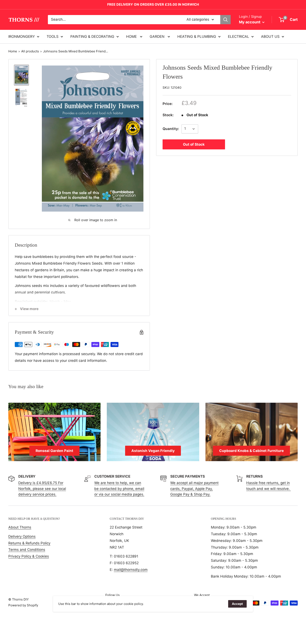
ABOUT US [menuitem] (270, 36)
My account (250, 22)
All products (30, 51)
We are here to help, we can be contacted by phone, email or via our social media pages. (119, 488)
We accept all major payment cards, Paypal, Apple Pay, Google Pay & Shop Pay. (194, 488)
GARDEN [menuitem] (157, 36)
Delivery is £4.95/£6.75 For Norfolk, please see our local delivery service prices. (42, 488)
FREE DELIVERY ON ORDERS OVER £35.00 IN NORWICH (153, 4)
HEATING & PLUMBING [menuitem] (196, 36)
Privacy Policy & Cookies (28, 556)
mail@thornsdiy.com (131, 570)
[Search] (225, 19)
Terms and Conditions (26, 550)
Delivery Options (22, 536)
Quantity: (171, 129)
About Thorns (19, 527)
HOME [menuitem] (132, 36)
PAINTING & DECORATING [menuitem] (92, 36)
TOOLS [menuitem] (52, 36)
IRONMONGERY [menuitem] (21, 36)
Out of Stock (194, 144)
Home (12, 51)
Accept (237, 604)
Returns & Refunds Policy (29, 543)
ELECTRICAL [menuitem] (238, 36)
